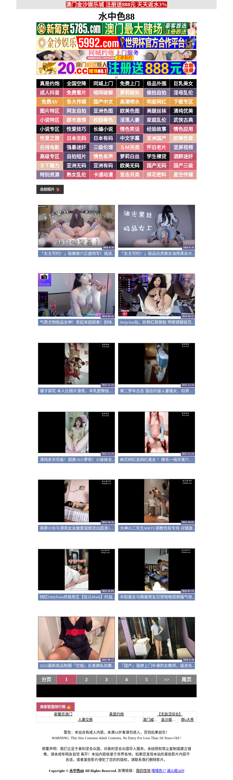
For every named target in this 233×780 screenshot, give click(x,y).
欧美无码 (130, 165)
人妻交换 (85, 720)
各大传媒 (76, 102)
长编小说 (103, 129)
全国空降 (76, 83)
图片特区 (50, 111)
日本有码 (103, 138)
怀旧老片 (156, 147)
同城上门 (103, 83)
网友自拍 (76, 111)
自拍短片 (76, 156)
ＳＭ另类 (130, 147)
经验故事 (156, 129)
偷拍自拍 (156, 93)
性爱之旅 (50, 138)
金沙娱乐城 (170, 720)
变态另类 (130, 175)
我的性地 (143, 771)
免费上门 (130, 83)
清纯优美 (183, 111)
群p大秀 (187, 720)
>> (166, 679)
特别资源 (50, 175)
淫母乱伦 (183, 93)
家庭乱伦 (156, 120)
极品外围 (156, 83)
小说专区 (50, 129)
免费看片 (76, 93)
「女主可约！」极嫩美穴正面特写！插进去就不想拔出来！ (92, 253)
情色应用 (183, 129)
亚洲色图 (103, 111)
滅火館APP (175, 771)
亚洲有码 (103, 165)
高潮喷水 (130, 102)
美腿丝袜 (156, 111)
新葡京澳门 (63, 714)
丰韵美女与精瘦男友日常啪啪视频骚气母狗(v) (160, 597)
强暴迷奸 (76, 147)
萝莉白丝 (130, 156)
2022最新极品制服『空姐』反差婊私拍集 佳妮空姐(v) (87, 665)
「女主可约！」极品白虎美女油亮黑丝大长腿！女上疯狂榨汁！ (176, 253)
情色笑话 (130, 129)
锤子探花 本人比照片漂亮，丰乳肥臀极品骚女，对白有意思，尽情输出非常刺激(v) (113, 391)
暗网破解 (103, 93)
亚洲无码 (76, 165)
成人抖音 (50, 93)
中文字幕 (130, 138)
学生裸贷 (156, 156)
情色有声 (103, 156)
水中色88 (116, 16)
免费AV (50, 102)
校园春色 (103, 120)
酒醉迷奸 (183, 156)
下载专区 (183, 102)
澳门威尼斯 (152, 720)
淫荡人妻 (130, 120)
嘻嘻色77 (158, 771)
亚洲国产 (156, 138)
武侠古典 (183, 120)
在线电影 (50, 147)
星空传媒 (183, 175)
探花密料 (156, 175)
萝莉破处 (130, 93)
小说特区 (50, 120)
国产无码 (156, 165)
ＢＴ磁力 (50, 165)
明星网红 (156, 102)
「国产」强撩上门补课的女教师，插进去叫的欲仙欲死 (168, 665)
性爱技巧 (76, 129)
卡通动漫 (103, 175)
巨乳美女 (183, 83)
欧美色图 (130, 111)
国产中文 (103, 102)
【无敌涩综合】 (170, 714)
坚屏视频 (183, 147)
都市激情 (76, 120)
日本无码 (76, 138)
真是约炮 (50, 83)
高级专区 (50, 156)
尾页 (186, 679)
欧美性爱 (183, 138)
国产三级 (183, 165)
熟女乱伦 (76, 175)
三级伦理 (103, 147)
